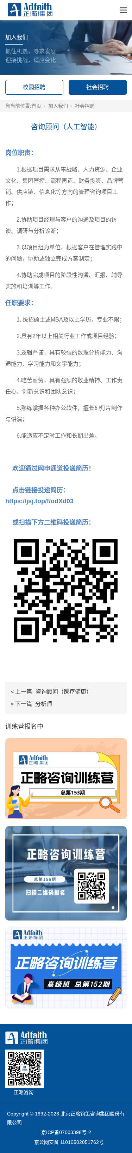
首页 (36, 106)
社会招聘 (97, 87)
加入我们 (58, 106)
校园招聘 (34, 87)
